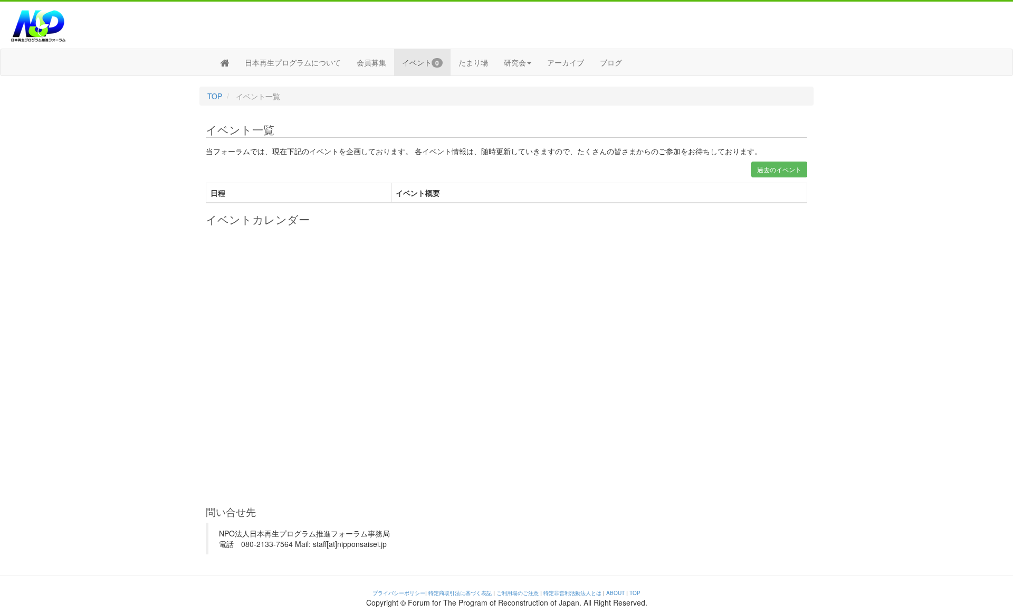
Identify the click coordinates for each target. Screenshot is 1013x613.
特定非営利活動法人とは (572, 593)
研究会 (515, 62)
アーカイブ (565, 62)
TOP (214, 96)
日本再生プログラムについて (293, 62)
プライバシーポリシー (398, 593)
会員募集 (371, 62)
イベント (420, 62)
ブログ (611, 62)
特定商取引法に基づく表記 (460, 593)
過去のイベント (779, 169)
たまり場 (473, 62)
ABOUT (615, 593)
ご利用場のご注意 (517, 593)
